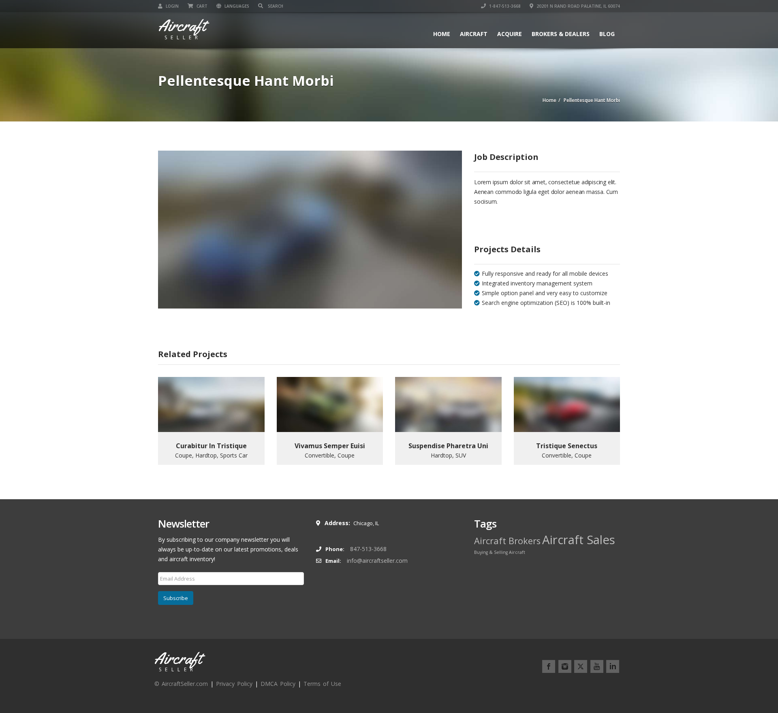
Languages (236, 6)
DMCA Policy (278, 683)
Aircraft (473, 34)
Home (441, 34)
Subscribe (175, 598)
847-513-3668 (368, 549)
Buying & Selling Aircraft (499, 552)
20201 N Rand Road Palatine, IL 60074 (577, 6)
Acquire (509, 34)
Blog (607, 34)
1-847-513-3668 (504, 6)
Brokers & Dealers (561, 34)
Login (172, 6)
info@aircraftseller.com (377, 560)
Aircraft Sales (578, 540)
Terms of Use (322, 683)
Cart (201, 6)
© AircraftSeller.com (181, 683)
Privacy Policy (234, 683)
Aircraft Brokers (507, 541)
